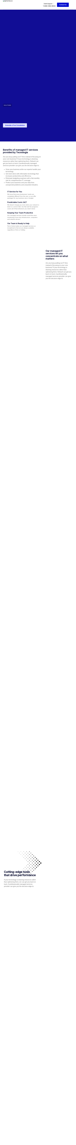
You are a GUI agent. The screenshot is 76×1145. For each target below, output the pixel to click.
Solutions (7, 105)
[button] (71, 4)
